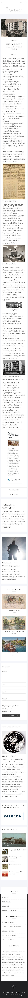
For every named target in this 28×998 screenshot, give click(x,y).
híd (15, 957)
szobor (10, 967)
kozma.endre (7, 562)
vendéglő (4, 972)
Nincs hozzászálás (15, 489)
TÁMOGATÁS (6, 527)
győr (10, 957)
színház (21, 967)
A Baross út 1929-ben (8, 940)
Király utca (20, 959)
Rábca (3, 967)
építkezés (4, 975)
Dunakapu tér (12, 954)
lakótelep (22, 962)
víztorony (12, 972)
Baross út (23, 951)
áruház (21, 972)
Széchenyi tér (16, 967)
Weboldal (4, 699)
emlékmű (18, 954)
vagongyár (13, 970)
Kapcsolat (5, 897)
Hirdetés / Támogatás (9, 910)
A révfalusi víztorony (15, 864)
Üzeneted (4, 671)
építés (8, 975)
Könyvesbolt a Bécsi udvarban (17, 850)
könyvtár (9, 962)
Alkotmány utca (13, 951)
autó (19, 951)
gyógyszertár (5, 957)
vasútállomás (20, 970)
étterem (12, 975)
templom (4, 970)
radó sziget (13, 965)
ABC (3, 951)
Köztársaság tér (16, 962)
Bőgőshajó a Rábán (14, 652)
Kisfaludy (4, 962)
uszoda (8, 970)
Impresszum (6, 901)
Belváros (14, 40)
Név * (3, 685)
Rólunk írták (6, 906)
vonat (8, 972)
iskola (18, 957)
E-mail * (4, 692)
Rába (21, 965)
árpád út (18, 972)
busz (7, 954)
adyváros (7, 951)
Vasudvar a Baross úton (9, 935)
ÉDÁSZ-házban (17, 230)
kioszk (15, 959)
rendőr (18, 965)
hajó (13, 957)
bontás (4, 954)
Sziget (7, 967)
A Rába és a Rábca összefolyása (14, 631)
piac (9, 965)
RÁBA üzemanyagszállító (15, 872)
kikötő (11, 959)
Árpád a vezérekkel (14, 610)
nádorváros (5, 965)
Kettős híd (7, 959)
